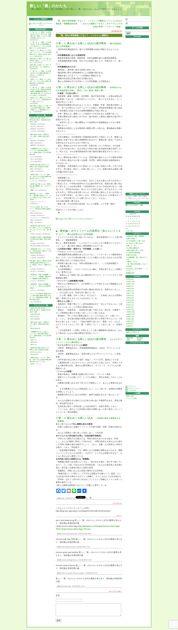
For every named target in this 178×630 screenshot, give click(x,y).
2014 (131, 300)
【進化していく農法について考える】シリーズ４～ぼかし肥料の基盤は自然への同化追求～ (40, 81)
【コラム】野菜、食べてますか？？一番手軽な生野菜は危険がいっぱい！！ (40, 209)
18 (135, 223)
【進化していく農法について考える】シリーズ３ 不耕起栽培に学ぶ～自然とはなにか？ (41, 99)
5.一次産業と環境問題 (133, 252)
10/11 (32, 319)
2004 (130, 323)
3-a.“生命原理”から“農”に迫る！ (136, 241)
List (87, 498)
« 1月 (127, 231)
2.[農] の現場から (131, 238)
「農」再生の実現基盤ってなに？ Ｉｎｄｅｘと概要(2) (83, 35)
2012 (131, 305)
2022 (131, 281)
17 (133, 223)
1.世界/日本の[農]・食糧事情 (135, 236)
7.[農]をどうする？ (132, 261)
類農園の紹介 (130, 273)
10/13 (32, 316)
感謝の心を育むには (132, 332)
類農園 (139, 340)
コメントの (131, 398)
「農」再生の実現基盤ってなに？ (137, 264)
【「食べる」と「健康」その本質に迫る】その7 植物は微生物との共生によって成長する (40, 73)
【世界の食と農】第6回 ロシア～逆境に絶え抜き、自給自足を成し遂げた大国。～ (40, 120)
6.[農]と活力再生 (131, 255)
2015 (131, 298)
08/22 (32, 344)
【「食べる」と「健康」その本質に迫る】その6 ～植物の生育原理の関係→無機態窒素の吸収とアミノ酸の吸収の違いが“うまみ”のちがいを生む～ (40, 91)
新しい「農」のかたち (48, 6)
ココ (145, 198)
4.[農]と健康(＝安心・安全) (134, 250)
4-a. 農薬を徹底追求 (132, 248)
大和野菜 (129, 266)
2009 (131, 312)
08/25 (32, 342)
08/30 (32, 328)
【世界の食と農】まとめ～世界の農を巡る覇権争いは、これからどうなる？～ (40, 186)
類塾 (128, 340)
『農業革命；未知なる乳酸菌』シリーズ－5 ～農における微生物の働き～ (40, 286)
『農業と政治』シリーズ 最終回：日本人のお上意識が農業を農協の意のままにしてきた (40, 176)
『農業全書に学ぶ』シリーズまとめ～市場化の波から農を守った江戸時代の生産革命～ (40, 251)
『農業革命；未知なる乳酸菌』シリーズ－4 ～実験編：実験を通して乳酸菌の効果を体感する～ (40, 276)
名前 (58, 595)
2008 (131, 314)
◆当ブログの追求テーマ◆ (134, 205)
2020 (131, 286)
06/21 (32, 352)
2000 (130, 326)
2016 (131, 295)
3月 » (131, 231)
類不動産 (140, 338)
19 (137, 223)
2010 (131, 309)
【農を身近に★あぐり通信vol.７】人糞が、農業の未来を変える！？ (40, 136)
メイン (110, 21)
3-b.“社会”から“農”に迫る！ (135, 243)
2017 (131, 293)
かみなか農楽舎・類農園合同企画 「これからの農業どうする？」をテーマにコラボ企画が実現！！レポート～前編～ (89, 24)
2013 (131, 302)
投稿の (130, 396)
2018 (131, 291)
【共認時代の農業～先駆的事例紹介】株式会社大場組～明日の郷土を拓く (40, 239)
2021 (131, 284)
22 (129, 226)
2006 (131, 319)
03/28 (32, 364)
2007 (131, 316)
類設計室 (130, 338)
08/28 (32, 340)
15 (129, 223)
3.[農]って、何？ (131, 245)
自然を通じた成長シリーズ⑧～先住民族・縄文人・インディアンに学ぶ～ (40, 60)
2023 (131, 279)
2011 (131, 307)
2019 (131, 288)
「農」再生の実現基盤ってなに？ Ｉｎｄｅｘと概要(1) (80, 21)
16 (131, 223)
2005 (131, 321)
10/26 (32, 314)
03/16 (32, 354)
